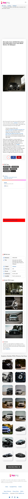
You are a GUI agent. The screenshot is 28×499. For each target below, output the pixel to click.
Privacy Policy (16, 491)
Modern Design (13, 168)
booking (9, 5)
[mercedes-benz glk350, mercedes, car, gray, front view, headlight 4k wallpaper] (14, 303)
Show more (13, 171)
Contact (20, 486)
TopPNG (18, 144)
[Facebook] (13, 157)
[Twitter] (9, 497)
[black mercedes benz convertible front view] (20, 455)
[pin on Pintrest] (11, 361)
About (6, 486)
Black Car (6, 168)
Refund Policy (5, 493)
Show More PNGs (13, 467)
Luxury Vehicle (15, 166)
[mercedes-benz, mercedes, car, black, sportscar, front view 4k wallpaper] (14, 332)
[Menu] (25, 2)
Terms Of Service (7, 491)
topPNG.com (21, 493)
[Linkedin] (17, 497)
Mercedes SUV (7, 166)
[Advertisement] (14, 25)
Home (4, 5)
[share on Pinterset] (19, 157)
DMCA (21, 491)
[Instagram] (14, 497)
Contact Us (8, 349)
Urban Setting (6, 171)
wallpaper (14, 5)
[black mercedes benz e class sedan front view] (20, 442)
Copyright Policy (13, 486)
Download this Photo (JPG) (11, 220)
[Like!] (8, 157)
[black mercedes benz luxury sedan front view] (7, 455)
